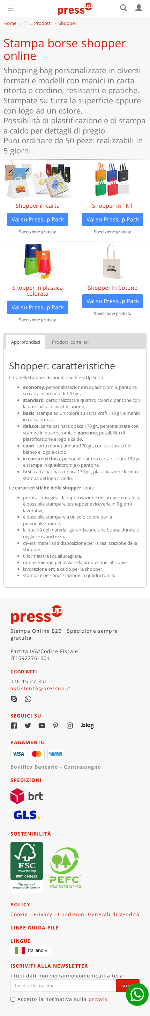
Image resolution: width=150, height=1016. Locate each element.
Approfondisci (25, 342)
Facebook (13, 725)
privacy (98, 999)
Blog (83, 725)
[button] (31, 951)
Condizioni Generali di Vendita (99, 914)
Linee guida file (34, 927)
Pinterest (55, 725)
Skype (13, 698)
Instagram (69, 725)
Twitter (27, 725)
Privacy (42, 914)
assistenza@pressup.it (40, 688)
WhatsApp (27, 698)
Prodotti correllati (70, 342)
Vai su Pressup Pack (38, 219)
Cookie (19, 914)
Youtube (41, 725)
